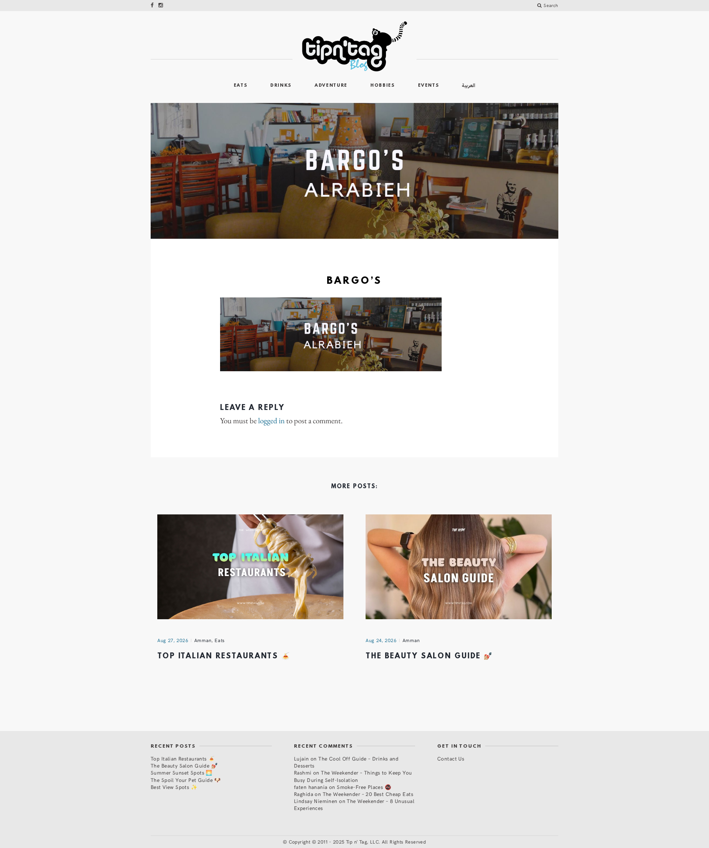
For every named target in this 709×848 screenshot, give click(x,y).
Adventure (331, 85)
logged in (271, 421)
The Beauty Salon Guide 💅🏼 (429, 656)
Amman (203, 640)
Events (428, 85)
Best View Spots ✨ (174, 786)
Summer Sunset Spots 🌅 (181, 772)
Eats (241, 85)
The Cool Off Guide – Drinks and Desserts (346, 762)
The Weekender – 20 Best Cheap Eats (368, 793)
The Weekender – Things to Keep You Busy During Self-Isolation (353, 776)
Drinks (281, 85)
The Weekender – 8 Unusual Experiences (354, 804)
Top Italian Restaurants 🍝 (224, 656)
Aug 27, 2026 (172, 640)
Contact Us (450, 758)
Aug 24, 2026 (381, 640)
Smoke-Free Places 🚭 (364, 786)
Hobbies (382, 85)
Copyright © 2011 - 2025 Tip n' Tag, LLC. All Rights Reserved (357, 841)
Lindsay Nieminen (316, 800)
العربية (468, 85)
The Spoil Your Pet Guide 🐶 (186, 779)
